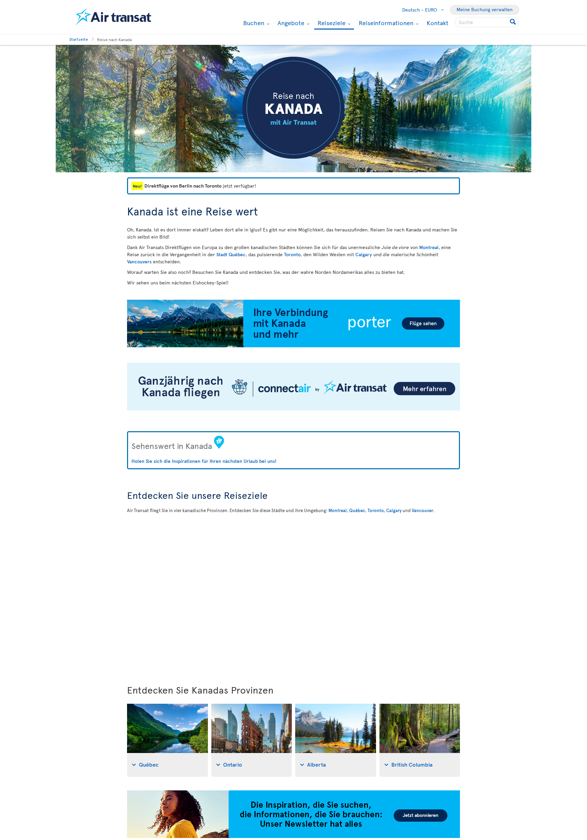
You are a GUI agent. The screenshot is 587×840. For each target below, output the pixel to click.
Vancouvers (139, 261)
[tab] (167, 740)
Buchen (253, 23)
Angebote (290, 23)
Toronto (292, 254)
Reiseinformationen (385, 23)
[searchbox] (487, 22)
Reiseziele (330, 23)
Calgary (363, 254)
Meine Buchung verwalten (485, 9)
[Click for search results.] (513, 22)
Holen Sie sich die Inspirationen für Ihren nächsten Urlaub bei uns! (204, 461)
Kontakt (437, 22)
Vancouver (422, 510)
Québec (357, 510)
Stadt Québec (231, 254)
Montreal (429, 247)
